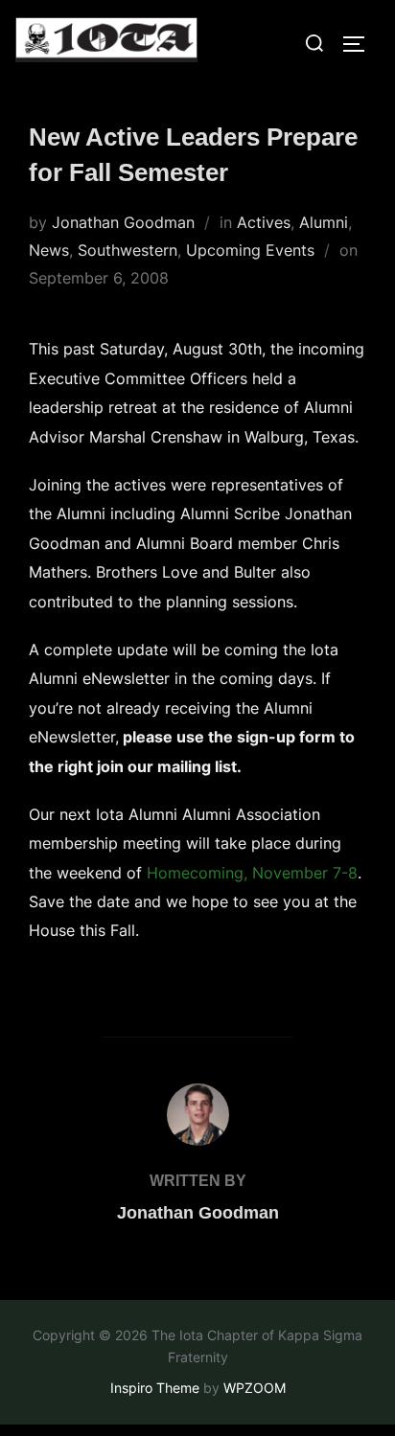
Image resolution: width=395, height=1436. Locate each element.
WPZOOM (254, 1387)
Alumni (323, 222)
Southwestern (127, 250)
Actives (263, 222)
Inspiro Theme (154, 1387)
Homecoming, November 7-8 (252, 872)
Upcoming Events (250, 250)
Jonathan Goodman (123, 222)
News (49, 250)
